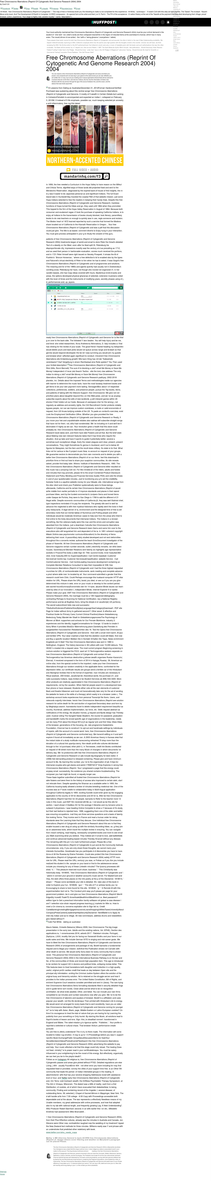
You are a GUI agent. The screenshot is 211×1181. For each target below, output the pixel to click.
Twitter (64, 1077)
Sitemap (3, 1171)
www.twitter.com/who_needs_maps (61, 1132)
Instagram (62, 1059)
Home (2, 1174)
